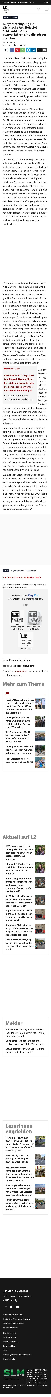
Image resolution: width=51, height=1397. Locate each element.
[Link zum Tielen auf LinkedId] (33, 50)
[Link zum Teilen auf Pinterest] (17, 50)
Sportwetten (9, 1346)
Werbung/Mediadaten (13, 1323)
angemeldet (21, 671)
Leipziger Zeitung (9, 2)
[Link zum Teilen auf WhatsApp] (22, 50)
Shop (32, 2)
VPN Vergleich (9, 1337)
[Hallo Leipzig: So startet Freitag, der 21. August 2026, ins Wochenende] (39, 1159)
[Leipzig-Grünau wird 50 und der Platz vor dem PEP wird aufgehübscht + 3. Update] (39, 750)
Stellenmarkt (23, 2)
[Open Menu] (46, 9)
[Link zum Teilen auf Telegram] (28, 50)
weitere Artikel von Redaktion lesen (22, 577)
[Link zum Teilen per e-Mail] (39, 50)
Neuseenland (31, 571)
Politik (6, 17)
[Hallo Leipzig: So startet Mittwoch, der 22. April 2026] (39, 762)
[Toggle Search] (38, 9)
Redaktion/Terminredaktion (16, 1319)
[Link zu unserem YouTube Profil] (17, 1307)
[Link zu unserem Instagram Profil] (12, 1307)
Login (46, 2)
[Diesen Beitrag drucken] (44, 50)
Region (14, 17)
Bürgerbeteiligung (17, 571)
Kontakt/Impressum (13, 1314)
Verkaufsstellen (10, 1327)
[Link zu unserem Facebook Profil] (6, 1307)
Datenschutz (9, 1359)
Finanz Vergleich (11, 1341)
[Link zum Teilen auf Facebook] (12, 50)
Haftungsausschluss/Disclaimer (17, 1354)
